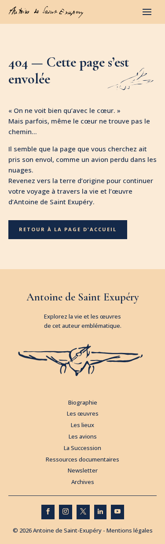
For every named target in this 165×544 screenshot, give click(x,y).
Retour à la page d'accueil (68, 229)
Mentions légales (129, 530)
